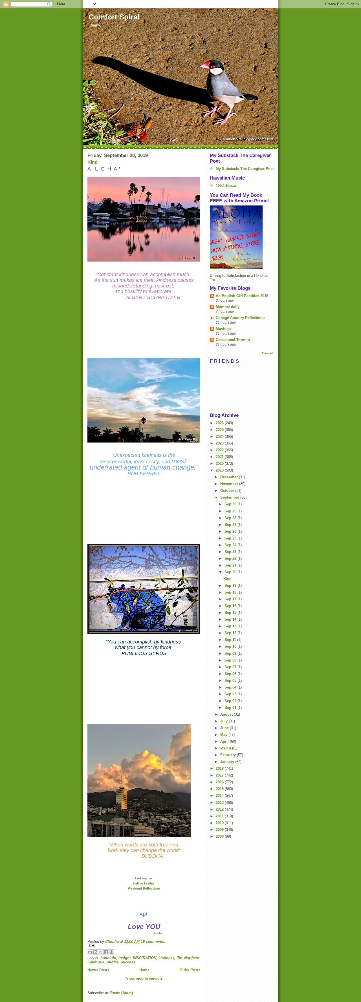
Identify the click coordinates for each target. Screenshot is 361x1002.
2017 (220, 775)
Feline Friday (144, 883)
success (128, 962)
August (227, 714)
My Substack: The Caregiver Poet (245, 169)
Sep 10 (230, 646)
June (225, 728)
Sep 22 (230, 558)
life (179, 958)
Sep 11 (230, 640)
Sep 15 (230, 613)
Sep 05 (230, 680)
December (229, 477)
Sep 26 (230, 531)
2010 (220, 823)
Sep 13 (230, 626)
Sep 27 (230, 525)
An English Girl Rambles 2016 (242, 296)
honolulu (108, 958)
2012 (220, 809)
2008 (220, 836)
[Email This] (90, 952)
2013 (220, 802)
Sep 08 (230, 660)
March (226, 748)
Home (144, 970)
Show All (267, 353)
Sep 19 (230, 585)
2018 (220, 768)
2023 (220, 443)
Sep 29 (230, 511)
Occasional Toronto (233, 340)
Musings (223, 329)
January (227, 762)
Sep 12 (230, 633)
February (228, 755)
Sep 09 (230, 653)
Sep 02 (230, 701)
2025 (220, 430)
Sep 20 (230, 572)
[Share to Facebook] (106, 952)
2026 (220, 423)
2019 (220, 470)
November (229, 484)
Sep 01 (230, 707)
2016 (220, 782)
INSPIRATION (144, 958)
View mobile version (144, 978)
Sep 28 (230, 518)
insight (124, 958)
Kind (92, 162)
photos (113, 962)
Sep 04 (230, 687)
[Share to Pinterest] (111, 952)
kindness (166, 958)
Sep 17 (230, 599)
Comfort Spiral (114, 17)
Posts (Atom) (121, 993)
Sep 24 (230, 545)
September (230, 497)
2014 (220, 795)
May (224, 735)
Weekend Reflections (143, 888)
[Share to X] (101, 952)
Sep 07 (230, 667)
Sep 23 (230, 552)
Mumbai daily (227, 307)
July (224, 721)
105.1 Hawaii (226, 185)
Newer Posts (98, 970)
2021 (220, 457)
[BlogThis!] (95, 952)
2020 (220, 463)
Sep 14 (230, 619)
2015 (220, 789)
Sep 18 (230, 592)
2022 (220, 450)
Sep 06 (230, 674)
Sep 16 (230, 606)
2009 (220, 830)
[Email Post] (143, 945)
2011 (220, 816)
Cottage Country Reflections (240, 318)
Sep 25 (230, 538)
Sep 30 (230, 504)
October (227, 490)
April (225, 741)
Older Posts (190, 970)
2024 (220, 436)
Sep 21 (230, 565)
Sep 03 (230, 694)
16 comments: (153, 941)
